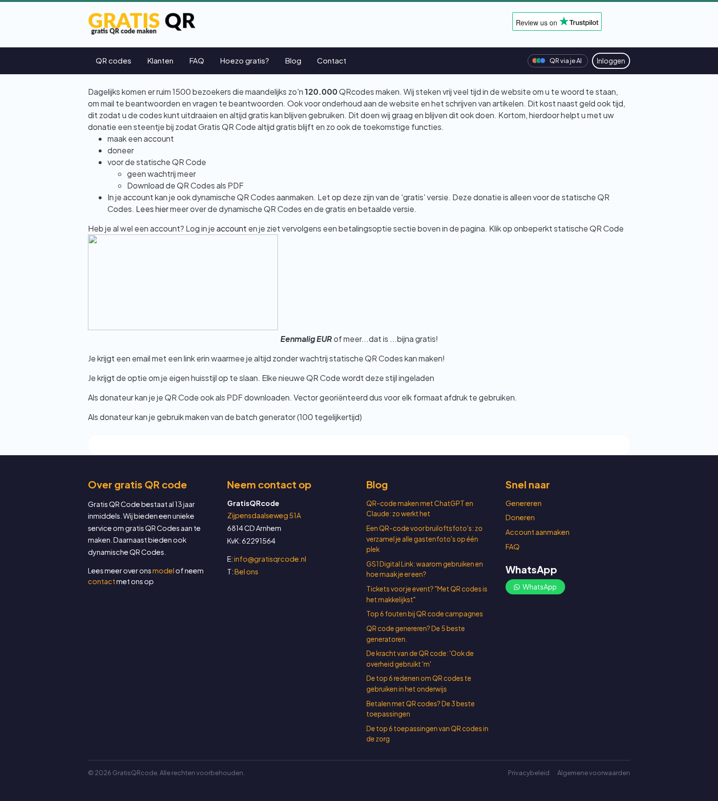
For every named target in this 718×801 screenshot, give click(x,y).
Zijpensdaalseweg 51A (264, 515)
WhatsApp (539, 586)
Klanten (160, 60)
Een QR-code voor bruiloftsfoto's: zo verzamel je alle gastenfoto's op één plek (424, 538)
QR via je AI (565, 60)
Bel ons (246, 571)
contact (101, 581)
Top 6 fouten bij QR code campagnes (424, 614)
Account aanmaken (538, 531)
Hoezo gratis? (244, 60)
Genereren (524, 503)
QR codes (113, 60)
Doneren (520, 517)
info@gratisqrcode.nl (270, 558)
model (163, 570)
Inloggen (611, 60)
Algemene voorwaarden (593, 773)
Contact (331, 60)
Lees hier (152, 209)
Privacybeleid (528, 773)
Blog (293, 60)
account (231, 228)
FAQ (196, 60)
